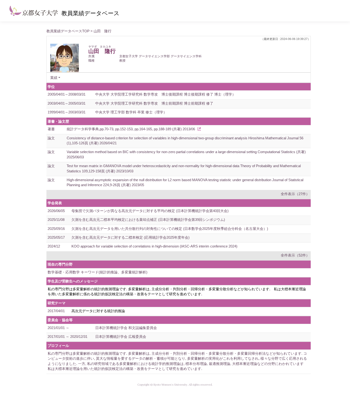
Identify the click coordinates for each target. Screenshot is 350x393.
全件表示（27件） (295, 194)
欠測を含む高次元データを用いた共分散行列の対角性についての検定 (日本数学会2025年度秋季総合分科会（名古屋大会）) (169, 229)
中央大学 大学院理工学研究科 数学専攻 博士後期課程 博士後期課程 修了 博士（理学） (165, 94)
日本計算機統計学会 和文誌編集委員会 (126, 328)
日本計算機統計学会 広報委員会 (120, 337)
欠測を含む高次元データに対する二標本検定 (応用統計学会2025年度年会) (130, 237)
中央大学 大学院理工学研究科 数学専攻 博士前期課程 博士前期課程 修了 (154, 103)
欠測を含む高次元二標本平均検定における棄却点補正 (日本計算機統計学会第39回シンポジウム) (148, 220)
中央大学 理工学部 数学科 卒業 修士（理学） (131, 112)
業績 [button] (53, 78)
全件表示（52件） (295, 255)
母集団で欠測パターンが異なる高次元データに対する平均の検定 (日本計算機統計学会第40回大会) (150, 211)
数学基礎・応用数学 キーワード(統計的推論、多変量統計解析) (97, 272)
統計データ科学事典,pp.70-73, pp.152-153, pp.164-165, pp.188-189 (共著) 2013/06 (131, 129)
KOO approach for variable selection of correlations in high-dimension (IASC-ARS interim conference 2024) (154, 246)
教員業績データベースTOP (68, 31)
